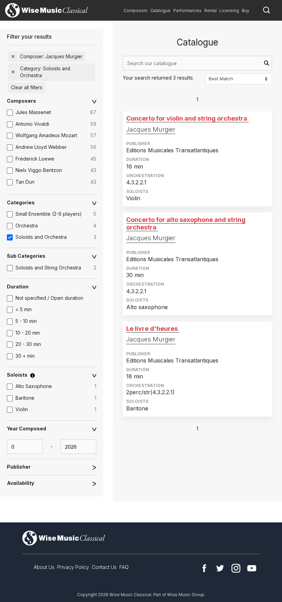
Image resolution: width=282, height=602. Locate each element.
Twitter (220, 568)
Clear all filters (26, 87)
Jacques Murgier (150, 129)
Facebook (204, 568)
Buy (245, 10)
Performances (187, 10)
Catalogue (160, 10)
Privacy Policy (73, 567)
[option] (55, 113)
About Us (44, 567)
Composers (135, 10)
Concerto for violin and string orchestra (186, 118)
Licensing (229, 10)
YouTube (251, 568)
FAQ (124, 567)
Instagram (235, 568)
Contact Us (104, 567)
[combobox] (197, 63)
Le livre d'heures (152, 328)
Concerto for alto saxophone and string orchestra (186, 223)
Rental (210, 10)
